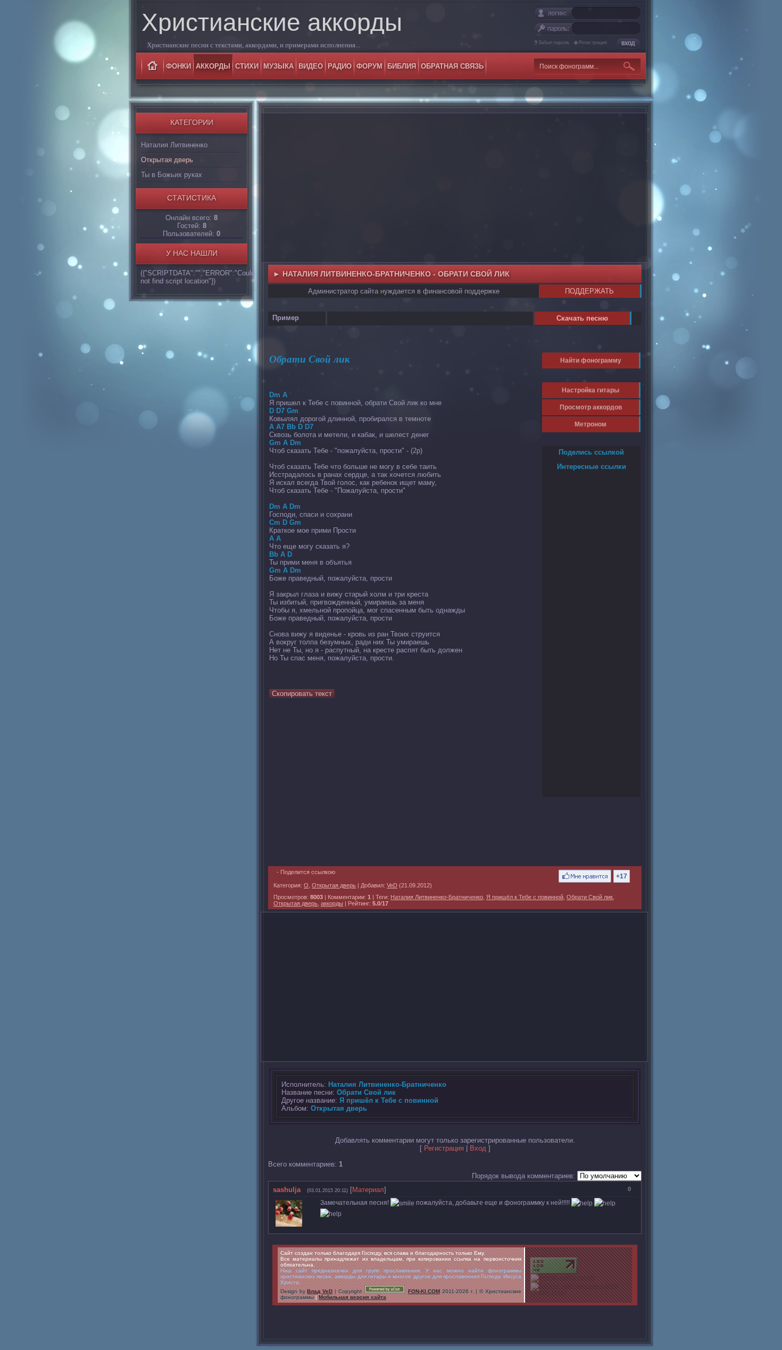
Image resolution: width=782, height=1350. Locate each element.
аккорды (332, 903)
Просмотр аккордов (591, 407)
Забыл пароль (554, 42)
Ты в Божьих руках (171, 175)
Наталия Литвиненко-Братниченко (436, 897)
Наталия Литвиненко (174, 145)
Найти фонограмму (590, 360)
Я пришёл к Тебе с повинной (524, 897)
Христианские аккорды (272, 22)
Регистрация (593, 42)
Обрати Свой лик (590, 897)
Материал (368, 1190)
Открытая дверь (167, 160)
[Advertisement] (454, 187)
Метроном (590, 424)
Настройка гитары (590, 390)
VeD (392, 885)
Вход (478, 1148)
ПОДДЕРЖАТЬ (589, 291)
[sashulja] (307, 1202)
